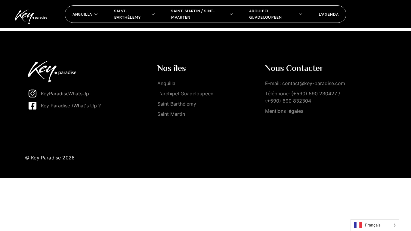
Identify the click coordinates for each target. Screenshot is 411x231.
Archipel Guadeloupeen (265, 14)
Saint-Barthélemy (127, 14)
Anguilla (82, 14)
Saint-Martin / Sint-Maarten (193, 14)
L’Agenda (328, 14)
